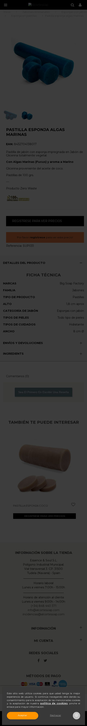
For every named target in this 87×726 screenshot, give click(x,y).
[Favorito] (75, 504)
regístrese (37, 237)
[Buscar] (72, 5)
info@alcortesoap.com (43, 610)
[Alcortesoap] (38, 5)
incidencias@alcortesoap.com (44, 614)
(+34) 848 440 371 (43, 606)
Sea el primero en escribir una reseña (43, 392)
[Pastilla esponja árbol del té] (46, 466)
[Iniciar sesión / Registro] (80, 5)
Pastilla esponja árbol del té (37, 505)
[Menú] (5, 5)
